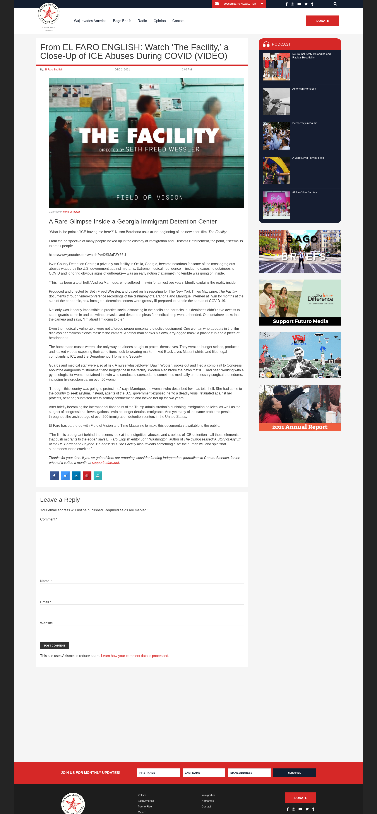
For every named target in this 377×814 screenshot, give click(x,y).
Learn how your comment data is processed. (135, 656)
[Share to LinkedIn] (76, 479)
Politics (142, 795)
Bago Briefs (122, 21)
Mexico (142, 812)
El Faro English (54, 69)
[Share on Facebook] (54, 479)
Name (46, 581)
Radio (142, 21)
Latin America (146, 800)
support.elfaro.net (105, 462)
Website (46, 623)
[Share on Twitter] (65, 479)
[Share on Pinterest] (87, 479)
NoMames (208, 800)
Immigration (209, 795)
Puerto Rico (145, 806)
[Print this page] (98, 479)
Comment (48, 519)
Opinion (160, 21)
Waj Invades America (90, 21)
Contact (178, 21)
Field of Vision (71, 211)
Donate (322, 21)
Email (45, 602)
